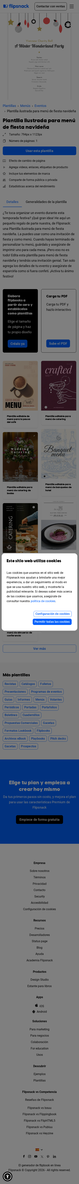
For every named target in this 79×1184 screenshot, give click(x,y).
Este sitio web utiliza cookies (34, 561)
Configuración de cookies (52, 614)
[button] (7, 1176)
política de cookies (43, 601)
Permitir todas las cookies (52, 621)
